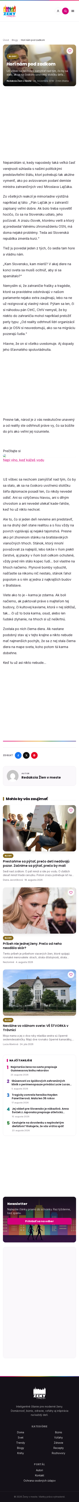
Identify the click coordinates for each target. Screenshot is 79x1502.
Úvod (6, 40)
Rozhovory (58, 1453)
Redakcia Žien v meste (19, 80)
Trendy (20, 1442)
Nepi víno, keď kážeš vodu (23, 460)
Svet (20, 1437)
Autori (39, 1470)
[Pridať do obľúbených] (70, 51)
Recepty (58, 1447)
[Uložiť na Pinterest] (34, 755)
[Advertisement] (39, 118)
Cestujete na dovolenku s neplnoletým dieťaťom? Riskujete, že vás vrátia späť (38, 1124)
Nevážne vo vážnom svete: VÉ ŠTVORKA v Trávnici (35, 1028)
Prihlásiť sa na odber (39, 1221)
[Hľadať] (65, 11)
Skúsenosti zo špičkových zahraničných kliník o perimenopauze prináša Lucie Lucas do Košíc (41, 1082)
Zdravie (58, 1442)
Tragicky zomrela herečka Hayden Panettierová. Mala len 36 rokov (35, 1096)
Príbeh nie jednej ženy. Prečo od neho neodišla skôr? (32, 945)
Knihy (20, 1453)
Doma (20, 1432)
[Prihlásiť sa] (58, 11)
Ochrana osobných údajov (40, 1480)
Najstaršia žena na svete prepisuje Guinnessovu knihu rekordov (34, 1068)
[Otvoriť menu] (72, 11)
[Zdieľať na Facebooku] (18, 755)
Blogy (15, 40)
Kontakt (39, 1475)
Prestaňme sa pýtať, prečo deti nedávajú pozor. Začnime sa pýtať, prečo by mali (36, 863)
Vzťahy (58, 1437)
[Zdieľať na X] (26, 755)
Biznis (58, 1432)
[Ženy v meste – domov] (9, 11)
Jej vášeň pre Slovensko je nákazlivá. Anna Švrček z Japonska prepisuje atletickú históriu (40, 1110)
